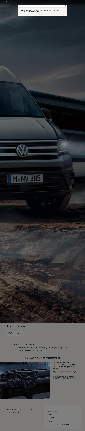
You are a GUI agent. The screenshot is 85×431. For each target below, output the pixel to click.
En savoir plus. (36, 11)
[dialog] (42, 215)
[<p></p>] (65, 6)
